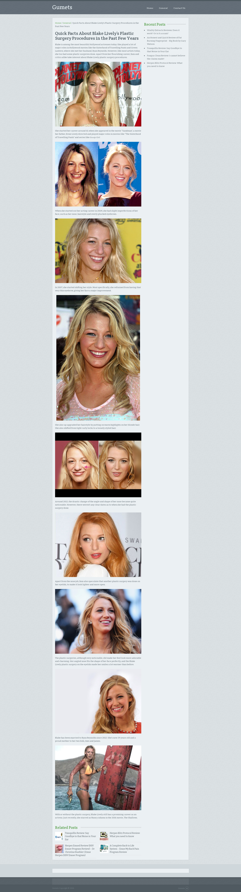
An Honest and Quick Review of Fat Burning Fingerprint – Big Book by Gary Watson (166, 40)
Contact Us (179, 8)
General (163, 8)
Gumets (62, 7)
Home (150, 8)
